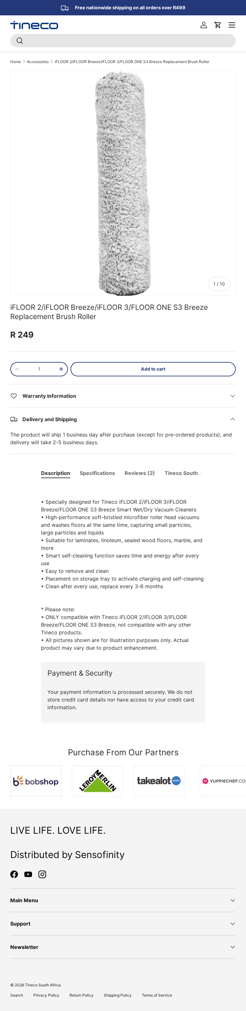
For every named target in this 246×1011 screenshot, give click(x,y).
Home (15, 61)
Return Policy (82, 995)
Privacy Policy (46, 995)
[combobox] (123, 40)
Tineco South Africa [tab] (189, 473)
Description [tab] (55, 473)
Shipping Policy (118, 995)
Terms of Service (157, 995)
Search (16, 995)
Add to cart (153, 369)
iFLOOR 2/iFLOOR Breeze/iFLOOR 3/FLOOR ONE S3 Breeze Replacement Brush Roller (132, 61)
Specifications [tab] (97, 473)
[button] (218, 25)
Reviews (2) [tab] (140, 473)
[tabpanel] (123, 568)
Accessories (38, 61)
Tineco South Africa (43, 985)
